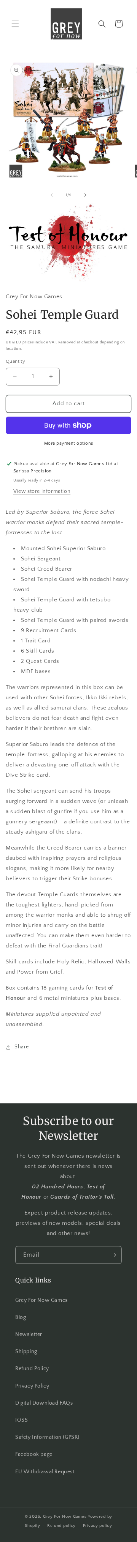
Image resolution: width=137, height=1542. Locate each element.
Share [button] (21, 1047)
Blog (20, 1317)
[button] (15, 24)
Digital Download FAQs (44, 1403)
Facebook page (34, 1454)
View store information (41, 491)
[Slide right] (85, 195)
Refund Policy (32, 1369)
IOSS (21, 1420)
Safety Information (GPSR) (47, 1437)
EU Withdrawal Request (45, 1472)
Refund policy (61, 1525)
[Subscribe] (113, 1255)
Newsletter (28, 1334)
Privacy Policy (32, 1386)
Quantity (15, 361)
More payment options (68, 443)
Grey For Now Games (41, 1300)
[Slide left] (51, 195)
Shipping (26, 1351)
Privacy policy (97, 1525)
